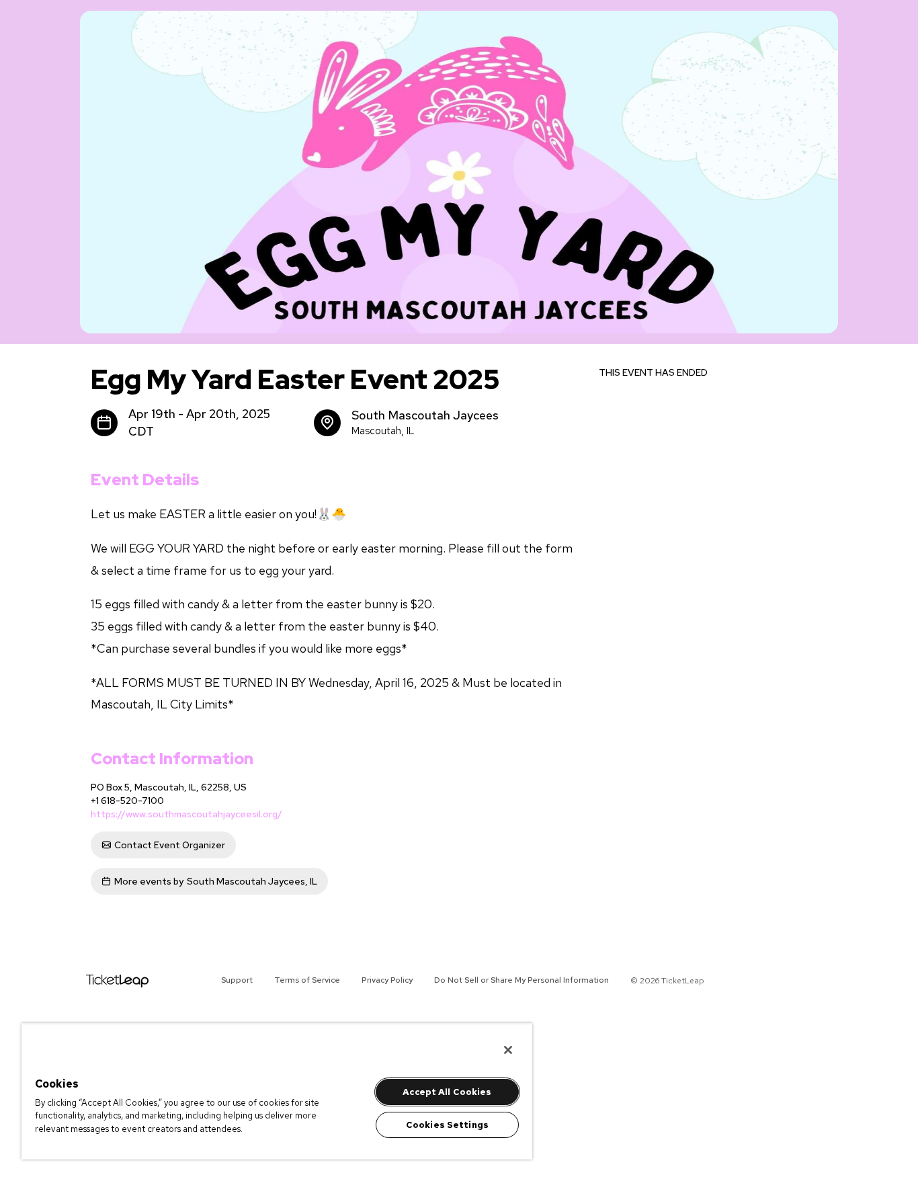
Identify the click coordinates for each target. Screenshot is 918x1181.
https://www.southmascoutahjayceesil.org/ (186, 814)
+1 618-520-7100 (127, 801)
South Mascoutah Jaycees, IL (215, 881)
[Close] (508, 1050)
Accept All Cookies (447, 1092)
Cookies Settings (447, 1125)
